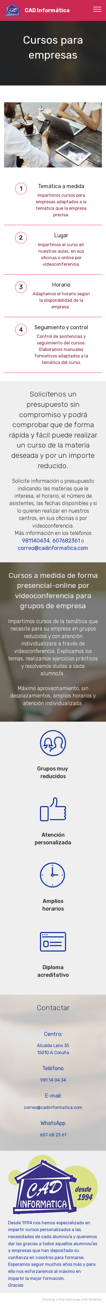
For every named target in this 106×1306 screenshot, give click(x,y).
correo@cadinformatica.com (53, 548)
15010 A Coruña (53, 1052)
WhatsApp (53, 1123)
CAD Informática (47, 10)
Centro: (53, 1034)
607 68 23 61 (53, 1134)
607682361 (66, 541)
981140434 (36, 541)
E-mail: (53, 1096)
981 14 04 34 (53, 1080)
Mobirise (95, 1299)
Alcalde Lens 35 (53, 1045)
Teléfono (53, 1068)
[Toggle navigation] (97, 9)
